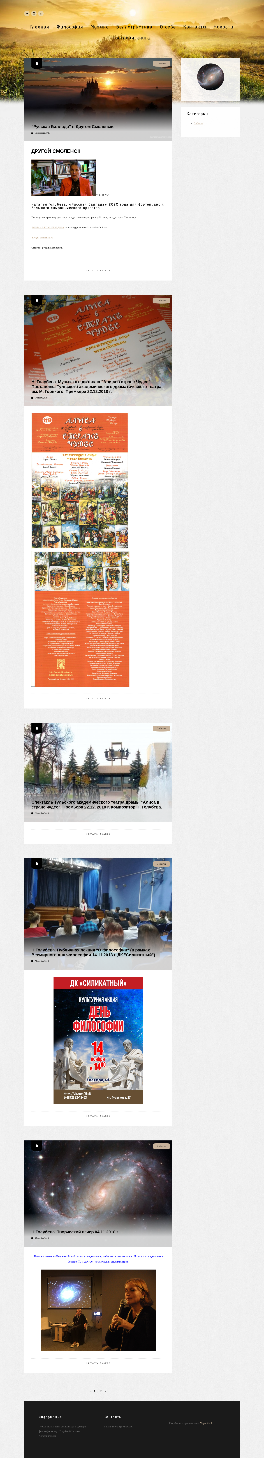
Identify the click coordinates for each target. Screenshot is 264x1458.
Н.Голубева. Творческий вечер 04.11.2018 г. (75, 1232)
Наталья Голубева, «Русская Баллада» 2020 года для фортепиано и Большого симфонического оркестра (98, 206)
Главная (40, 27)
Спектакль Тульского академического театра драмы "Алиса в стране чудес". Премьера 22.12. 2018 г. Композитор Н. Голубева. (96, 804)
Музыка (100, 27)
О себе (168, 27)
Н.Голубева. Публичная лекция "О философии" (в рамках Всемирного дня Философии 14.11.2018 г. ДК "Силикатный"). (93, 952)
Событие (198, 123)
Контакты (194, 27)
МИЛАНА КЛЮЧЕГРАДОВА (48, 227)
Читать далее (98, 271)
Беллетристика (134, 27)
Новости (223, 27)
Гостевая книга (132, 38)
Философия (70, 27)
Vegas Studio (206, 1423)
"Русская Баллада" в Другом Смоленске (73, 126)
